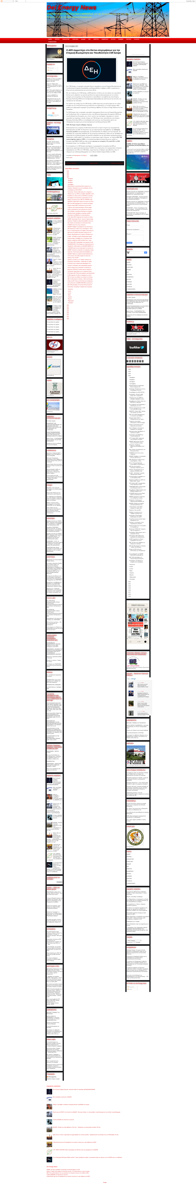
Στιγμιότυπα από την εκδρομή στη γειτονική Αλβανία (54, 444)
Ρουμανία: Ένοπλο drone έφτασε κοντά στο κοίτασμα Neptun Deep (53, 143)
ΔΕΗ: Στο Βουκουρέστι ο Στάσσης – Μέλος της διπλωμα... (80, 279)
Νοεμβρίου (70, 180)
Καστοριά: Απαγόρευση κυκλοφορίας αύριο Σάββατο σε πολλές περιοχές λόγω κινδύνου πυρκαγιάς (54, 459)
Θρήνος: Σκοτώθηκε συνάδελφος (135, 896)
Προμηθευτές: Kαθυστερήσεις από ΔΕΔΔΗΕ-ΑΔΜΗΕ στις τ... (81, 246)
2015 (68, 318)
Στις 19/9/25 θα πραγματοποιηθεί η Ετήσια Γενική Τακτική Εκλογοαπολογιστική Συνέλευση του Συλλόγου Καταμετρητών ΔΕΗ (54, 613)
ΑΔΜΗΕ (50, 39)
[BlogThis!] (92, 155)
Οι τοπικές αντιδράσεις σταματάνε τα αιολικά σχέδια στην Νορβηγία (53, 959)
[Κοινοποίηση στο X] (93, 155)
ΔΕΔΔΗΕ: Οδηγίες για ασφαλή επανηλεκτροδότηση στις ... (81, 253)
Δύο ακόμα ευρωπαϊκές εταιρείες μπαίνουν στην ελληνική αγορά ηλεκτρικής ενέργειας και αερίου (54, 985)
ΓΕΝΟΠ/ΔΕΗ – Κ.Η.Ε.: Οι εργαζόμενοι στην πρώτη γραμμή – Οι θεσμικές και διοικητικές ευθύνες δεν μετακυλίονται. (55, 543)
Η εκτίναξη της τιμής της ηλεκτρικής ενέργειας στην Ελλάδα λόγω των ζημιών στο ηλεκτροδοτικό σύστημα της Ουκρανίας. (137, 774)
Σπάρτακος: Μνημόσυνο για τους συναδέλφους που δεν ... (81, 188)
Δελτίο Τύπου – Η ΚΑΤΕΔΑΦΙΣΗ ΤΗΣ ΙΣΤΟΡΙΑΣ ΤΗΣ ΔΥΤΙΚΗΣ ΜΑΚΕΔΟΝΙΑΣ (54, 440)
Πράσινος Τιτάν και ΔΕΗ (73, 257)
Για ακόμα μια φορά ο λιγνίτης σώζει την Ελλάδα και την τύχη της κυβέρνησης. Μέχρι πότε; (54, 921)
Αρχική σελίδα (93, 163)
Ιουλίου (69, 291)
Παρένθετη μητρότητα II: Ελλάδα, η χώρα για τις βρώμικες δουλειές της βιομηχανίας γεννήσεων (137, 779)
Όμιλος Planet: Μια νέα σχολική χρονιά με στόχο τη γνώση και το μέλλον (54, 465)
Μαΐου (69, 295)
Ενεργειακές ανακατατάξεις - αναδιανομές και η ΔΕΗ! (80, 261)
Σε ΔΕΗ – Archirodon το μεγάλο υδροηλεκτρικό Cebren (80, 236)
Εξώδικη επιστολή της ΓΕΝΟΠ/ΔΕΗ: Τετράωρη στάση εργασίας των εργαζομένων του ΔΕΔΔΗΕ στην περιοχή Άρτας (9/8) (54, 522)
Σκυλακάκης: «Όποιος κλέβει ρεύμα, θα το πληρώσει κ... (80, 191)
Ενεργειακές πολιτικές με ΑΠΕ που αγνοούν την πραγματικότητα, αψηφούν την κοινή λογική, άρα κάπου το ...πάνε (54, 942)
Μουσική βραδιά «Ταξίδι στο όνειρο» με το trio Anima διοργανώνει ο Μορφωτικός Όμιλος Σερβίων (53, 471)
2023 (68, 177)
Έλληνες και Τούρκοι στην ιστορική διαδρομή (53, 1023)
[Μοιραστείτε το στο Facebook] (95, 155)
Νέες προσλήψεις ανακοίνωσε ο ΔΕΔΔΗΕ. (57, 789)
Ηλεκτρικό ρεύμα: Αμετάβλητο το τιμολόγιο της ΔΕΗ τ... (80, 213)
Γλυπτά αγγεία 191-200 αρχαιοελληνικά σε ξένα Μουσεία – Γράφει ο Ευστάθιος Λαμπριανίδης (54, 477)
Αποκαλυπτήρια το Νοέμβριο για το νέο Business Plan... (80, 238)
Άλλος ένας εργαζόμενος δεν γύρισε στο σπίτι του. (53, 769)
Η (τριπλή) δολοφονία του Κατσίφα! (135, 732)
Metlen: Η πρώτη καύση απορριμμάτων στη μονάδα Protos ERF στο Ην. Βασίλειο (54, 504)
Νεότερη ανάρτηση (71, 163)
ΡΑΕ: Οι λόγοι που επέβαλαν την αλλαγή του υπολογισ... (80, 277)
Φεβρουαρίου (71, 300)
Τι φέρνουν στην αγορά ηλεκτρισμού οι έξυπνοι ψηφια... (80, 207)
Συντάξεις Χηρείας (51, 420)
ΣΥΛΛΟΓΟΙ (136, 39)
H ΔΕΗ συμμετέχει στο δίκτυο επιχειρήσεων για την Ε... (80, 275)
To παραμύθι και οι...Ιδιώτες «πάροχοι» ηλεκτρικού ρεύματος (136, 904)
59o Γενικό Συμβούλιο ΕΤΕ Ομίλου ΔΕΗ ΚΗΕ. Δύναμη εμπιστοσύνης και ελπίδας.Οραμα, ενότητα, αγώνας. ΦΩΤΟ (53, 1002)
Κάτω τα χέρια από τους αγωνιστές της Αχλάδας (52, 1061)
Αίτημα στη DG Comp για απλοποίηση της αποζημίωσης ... (81, 281)
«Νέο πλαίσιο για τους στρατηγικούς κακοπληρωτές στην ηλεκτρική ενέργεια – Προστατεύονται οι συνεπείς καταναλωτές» (54, 510)
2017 (68, 314)
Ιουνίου (69, 293)
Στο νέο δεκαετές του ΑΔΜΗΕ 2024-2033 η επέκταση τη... (80, 282)
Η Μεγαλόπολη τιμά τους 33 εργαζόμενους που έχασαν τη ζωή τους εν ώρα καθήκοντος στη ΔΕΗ (54, 100)
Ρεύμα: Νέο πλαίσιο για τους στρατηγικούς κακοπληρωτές (54, 493)
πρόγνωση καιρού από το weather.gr (138, 54)
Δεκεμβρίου (70, 178)
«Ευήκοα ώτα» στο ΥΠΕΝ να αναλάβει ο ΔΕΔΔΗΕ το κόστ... (81, 193)
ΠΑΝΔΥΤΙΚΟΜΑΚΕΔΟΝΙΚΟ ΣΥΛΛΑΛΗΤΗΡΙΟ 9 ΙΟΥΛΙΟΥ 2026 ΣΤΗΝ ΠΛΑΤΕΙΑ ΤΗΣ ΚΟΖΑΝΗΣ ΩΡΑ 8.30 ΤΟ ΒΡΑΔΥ (54, 434)
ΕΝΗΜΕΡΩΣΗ (105, 39)
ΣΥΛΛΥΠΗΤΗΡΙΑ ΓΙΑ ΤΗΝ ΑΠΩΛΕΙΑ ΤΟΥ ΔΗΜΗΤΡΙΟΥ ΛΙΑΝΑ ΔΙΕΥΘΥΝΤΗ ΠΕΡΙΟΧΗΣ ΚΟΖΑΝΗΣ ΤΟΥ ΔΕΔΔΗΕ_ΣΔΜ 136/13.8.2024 (54, 731)
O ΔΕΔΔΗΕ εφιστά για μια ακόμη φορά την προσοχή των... (81, 248)
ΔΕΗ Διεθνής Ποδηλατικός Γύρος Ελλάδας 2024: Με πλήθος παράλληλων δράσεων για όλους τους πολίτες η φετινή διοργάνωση (55, 971)
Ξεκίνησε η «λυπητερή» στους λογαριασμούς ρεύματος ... (80, 265)
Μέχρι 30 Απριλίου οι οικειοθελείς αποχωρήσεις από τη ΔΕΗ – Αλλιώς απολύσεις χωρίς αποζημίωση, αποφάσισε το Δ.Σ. (138, 918)
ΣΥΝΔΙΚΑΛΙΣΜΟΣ (52, 41)
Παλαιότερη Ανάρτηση (117, 163)
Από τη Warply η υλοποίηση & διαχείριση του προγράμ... (80, 211)
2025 (68, 173)
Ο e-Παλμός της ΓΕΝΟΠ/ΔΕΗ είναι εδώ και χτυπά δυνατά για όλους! (54, 665)
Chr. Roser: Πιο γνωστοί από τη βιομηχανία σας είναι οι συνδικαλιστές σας (137, 809)
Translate (138, 942)
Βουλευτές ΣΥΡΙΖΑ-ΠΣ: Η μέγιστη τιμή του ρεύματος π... (80, 269)
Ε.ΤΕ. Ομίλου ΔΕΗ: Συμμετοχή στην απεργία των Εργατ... (81, 217)
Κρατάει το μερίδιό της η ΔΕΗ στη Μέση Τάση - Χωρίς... (80, 240)
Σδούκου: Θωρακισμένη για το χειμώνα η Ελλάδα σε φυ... (80, 234)
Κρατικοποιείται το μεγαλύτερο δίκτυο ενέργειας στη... (80, 186)
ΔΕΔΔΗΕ (83, 39)
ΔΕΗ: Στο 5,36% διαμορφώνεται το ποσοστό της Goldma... (81, 203)
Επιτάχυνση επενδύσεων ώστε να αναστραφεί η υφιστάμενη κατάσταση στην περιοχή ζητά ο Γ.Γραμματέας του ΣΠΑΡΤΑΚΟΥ (54, 577)
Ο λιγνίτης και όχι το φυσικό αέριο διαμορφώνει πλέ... (79, 263)
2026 (68, 171)
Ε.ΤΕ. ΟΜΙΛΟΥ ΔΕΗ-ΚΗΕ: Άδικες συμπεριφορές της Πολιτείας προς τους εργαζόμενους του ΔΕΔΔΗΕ (54, 857)
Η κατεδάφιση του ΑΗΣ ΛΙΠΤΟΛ (75, 190)
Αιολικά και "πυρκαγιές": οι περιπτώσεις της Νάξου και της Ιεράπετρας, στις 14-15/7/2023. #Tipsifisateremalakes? (54, 913)
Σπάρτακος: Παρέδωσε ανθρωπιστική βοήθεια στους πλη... (81, 221)
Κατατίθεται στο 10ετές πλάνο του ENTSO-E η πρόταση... (80, 195)
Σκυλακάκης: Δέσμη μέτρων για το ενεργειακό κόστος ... (80, 271)
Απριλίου (70, 296)
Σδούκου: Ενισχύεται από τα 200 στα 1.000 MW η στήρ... (80, 199)
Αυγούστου (70, 289)
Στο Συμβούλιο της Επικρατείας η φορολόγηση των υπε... (80, 197)
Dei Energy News (72, 7)
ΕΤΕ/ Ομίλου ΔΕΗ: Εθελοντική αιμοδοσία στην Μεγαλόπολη (81, 273)
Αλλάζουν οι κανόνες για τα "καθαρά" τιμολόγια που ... (80, 259)
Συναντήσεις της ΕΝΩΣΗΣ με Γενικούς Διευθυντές (79, 215)
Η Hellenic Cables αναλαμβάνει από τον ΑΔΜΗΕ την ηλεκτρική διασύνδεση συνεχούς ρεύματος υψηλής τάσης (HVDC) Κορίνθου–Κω (54, 309)
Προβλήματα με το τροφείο (133, 921)
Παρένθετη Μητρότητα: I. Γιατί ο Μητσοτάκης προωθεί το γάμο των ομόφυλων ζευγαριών (137, 783)
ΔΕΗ (89, 39)
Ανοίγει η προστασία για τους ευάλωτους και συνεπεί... (80, 209)
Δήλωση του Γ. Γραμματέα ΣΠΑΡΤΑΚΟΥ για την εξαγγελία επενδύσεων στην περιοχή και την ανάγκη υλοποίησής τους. (54, 590)
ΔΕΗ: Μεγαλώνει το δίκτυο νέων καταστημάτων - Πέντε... (80, 228)
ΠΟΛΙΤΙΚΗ (128, 39)
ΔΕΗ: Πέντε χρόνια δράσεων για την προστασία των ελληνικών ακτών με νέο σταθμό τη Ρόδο (54, 91)
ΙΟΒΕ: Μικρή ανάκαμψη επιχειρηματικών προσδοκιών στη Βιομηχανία (136, 816)
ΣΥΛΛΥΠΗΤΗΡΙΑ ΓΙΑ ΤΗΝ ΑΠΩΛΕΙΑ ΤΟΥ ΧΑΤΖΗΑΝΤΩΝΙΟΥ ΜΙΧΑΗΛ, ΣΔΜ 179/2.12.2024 (53, 737)
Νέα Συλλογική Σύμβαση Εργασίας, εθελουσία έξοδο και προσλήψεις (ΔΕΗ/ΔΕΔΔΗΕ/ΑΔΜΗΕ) (54, 283)
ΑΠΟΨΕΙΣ (57, 39)
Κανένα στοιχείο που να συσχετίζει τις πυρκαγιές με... (80, 267)
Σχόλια (50, 70)
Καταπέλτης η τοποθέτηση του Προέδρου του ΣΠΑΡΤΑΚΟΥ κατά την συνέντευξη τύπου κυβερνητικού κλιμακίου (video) (54, 584)
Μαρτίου (70, 298)
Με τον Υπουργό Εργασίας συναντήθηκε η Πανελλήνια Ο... (81, 230)
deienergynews (52, 1076)
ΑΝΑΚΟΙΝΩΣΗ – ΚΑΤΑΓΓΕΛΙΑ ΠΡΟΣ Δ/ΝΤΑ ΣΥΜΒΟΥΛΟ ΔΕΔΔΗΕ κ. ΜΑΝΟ (54, 765)
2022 (68, 305)
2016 (68, 316)
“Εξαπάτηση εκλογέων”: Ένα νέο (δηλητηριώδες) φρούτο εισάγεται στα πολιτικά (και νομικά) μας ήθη (138, 794)
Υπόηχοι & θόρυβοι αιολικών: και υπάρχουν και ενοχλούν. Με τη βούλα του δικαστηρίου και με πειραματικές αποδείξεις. (54, 900)
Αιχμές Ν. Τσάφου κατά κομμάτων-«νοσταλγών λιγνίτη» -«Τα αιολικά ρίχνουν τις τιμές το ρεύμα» (54, 85)
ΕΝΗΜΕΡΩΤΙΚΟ (51, 761)
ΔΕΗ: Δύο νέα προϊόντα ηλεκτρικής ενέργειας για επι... (80, 232)
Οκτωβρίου (70, 182)
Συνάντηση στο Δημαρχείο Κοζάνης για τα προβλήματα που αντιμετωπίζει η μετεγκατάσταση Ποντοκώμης (137, 958)
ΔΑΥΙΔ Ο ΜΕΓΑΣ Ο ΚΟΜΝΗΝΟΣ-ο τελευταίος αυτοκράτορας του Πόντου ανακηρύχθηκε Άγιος (53, 1018)
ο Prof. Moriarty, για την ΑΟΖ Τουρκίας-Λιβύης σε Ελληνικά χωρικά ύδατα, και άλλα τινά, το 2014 (54, 948)
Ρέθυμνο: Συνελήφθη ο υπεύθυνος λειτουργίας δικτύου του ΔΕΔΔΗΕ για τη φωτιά (55, 798)
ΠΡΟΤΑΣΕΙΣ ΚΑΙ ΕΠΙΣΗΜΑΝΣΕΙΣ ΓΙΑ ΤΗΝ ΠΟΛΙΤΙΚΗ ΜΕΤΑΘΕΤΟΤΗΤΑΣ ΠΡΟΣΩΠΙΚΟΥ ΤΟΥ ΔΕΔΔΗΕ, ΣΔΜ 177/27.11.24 (54, 723)
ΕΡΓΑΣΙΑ (113, 39)
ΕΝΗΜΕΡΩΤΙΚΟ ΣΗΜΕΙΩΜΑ (54, 684)
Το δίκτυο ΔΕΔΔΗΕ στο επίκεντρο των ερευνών (52, 95)
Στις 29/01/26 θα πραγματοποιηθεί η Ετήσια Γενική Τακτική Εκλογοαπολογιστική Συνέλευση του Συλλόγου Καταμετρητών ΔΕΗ (54, 604)
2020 (68, 309)
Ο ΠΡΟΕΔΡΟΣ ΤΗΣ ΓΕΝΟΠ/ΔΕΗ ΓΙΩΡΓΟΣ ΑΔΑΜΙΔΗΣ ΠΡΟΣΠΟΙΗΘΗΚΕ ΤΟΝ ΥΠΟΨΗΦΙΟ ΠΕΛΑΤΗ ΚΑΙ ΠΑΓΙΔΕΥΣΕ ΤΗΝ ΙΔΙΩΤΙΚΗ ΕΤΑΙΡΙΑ (137, 929)
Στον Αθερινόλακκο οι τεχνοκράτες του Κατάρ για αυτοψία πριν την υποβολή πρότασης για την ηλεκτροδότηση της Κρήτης (137, 900)
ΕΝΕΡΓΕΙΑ (96, 39)
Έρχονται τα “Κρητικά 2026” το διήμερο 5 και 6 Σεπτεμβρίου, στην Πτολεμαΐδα (54, 454)
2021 (68, 307)
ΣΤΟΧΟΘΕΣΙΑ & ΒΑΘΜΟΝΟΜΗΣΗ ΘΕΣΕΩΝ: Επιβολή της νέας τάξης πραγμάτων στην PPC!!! (54, 644)
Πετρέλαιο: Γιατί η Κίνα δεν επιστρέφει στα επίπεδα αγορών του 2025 (54, 489)
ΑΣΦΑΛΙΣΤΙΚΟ (66, 39)
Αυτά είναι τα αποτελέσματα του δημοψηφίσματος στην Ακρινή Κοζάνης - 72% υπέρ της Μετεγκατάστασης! (137, 976)
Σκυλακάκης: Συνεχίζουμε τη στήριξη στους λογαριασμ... (80, 286)
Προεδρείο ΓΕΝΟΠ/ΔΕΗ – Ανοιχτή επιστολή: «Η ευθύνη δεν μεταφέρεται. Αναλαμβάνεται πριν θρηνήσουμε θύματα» (54, 529)
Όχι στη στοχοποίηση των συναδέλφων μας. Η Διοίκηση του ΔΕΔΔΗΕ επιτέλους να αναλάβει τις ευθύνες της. (54, 756)
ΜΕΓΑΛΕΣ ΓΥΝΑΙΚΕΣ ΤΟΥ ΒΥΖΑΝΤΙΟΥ (136, 722)
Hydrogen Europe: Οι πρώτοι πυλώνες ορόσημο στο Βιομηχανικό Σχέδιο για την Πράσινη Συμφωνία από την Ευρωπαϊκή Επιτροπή (136, 951)
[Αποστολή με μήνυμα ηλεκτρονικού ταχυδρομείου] (91, 155)
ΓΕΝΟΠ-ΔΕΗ (75, 39)
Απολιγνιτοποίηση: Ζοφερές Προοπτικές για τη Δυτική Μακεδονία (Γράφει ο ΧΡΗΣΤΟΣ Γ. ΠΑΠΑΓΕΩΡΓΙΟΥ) (54, 1050)
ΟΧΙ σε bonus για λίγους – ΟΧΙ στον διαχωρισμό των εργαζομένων (54, 623)
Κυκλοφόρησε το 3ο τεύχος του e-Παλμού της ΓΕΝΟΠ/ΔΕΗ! (54, 619)
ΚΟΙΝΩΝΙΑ (120, 39)
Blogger (105, 1182)
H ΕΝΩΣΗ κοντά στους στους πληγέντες (77, 224)
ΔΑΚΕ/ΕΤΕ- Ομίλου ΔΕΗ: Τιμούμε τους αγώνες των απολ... (81, 201)
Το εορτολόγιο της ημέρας (53, 322)
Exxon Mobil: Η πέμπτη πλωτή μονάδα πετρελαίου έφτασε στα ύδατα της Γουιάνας (54, 168)
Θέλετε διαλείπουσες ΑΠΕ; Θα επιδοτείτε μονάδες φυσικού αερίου (54, 954)
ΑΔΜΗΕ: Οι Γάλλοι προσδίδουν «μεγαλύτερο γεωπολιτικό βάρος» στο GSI (54, 80)
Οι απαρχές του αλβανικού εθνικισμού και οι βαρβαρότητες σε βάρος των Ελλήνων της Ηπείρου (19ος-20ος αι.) (54, 1031)
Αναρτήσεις (51, 67)
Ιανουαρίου (70, 302)
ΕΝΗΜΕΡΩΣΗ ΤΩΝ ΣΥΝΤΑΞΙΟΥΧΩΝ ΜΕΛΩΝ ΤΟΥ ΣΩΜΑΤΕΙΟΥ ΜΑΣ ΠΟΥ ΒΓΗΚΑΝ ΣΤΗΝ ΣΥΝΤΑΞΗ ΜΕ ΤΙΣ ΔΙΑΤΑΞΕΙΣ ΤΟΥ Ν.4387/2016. (54, 426)
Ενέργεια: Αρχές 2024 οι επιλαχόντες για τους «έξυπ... (80, 205)
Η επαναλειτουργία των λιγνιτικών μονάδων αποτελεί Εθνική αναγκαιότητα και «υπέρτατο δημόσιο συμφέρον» (54, 1043)
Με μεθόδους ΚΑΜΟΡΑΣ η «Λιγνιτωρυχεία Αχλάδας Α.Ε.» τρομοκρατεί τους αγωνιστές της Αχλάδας (54, 1056)
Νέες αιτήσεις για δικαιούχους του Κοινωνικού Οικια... (80, 222)
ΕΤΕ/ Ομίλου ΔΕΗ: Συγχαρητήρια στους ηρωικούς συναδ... (81, 242)
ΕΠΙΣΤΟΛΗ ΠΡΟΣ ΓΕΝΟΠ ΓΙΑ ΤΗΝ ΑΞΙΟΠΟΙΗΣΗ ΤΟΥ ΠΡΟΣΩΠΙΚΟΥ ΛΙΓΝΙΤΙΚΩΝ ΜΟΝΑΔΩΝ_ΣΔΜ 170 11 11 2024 (54, 716)
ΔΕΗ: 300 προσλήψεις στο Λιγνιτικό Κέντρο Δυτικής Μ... (80, 284)
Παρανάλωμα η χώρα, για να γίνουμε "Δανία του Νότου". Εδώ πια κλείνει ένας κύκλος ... (54, 893)
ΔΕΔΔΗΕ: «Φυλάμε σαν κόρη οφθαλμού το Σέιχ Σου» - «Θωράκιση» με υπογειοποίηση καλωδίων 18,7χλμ (54, 826)
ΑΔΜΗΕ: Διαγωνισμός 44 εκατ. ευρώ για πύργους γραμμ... (81, 219)
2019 (68, 311)
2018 (68, 312)
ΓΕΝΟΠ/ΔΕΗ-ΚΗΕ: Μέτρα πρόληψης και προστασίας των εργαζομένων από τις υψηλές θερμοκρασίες (54, 549)
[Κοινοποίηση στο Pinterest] (96, 155)
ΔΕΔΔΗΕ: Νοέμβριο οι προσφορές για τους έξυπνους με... (80, 226)
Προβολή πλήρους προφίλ (53, 1078)
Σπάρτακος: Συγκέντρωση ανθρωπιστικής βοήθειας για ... (80, 251)
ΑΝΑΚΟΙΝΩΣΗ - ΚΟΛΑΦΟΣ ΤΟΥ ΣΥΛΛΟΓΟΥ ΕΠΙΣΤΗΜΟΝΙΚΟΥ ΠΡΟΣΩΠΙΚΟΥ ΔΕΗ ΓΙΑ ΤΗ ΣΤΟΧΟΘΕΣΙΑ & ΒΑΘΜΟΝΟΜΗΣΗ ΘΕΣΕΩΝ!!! (55, 651)
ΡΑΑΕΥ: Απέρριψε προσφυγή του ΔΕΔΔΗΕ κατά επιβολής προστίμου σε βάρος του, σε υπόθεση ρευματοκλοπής (54, 241)
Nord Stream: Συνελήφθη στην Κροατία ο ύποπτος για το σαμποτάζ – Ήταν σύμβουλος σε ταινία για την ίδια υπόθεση (55, 162)
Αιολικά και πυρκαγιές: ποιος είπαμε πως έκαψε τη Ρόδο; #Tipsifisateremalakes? (53, 907)
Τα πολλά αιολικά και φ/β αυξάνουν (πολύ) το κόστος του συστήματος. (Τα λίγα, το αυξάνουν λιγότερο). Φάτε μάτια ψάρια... (54, 934)
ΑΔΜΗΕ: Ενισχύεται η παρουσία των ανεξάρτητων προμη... (81, 250)
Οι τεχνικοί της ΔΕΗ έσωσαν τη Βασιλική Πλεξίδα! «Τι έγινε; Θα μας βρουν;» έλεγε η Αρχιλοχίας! (137, 893)
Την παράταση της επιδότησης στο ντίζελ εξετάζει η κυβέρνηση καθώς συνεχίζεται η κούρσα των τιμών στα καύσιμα (55, 498)
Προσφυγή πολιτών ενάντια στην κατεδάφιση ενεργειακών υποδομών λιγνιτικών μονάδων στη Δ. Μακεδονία (55, 1066)
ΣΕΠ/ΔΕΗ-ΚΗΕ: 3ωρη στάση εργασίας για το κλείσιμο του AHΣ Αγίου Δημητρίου (54, 681)
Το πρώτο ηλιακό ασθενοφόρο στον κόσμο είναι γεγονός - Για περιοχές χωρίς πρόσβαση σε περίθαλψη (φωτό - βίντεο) (54, 156)
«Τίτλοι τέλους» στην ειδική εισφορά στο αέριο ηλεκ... (79, 255)
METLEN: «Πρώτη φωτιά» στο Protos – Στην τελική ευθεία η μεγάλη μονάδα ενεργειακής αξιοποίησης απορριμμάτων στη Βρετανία (54, 149)
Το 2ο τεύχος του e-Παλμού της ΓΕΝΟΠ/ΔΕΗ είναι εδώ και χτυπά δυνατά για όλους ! (54, 628)
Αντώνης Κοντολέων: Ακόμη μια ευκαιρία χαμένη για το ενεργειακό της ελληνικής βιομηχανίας (136, 805)
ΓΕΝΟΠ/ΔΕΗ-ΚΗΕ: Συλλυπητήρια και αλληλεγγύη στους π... (81, 244)
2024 (68, 175)
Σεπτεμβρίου (71, 184)
